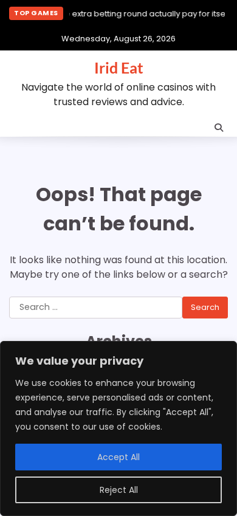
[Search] (219, 128)
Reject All (119, 490)
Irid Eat (118, 67)
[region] (118, 428)
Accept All (118, 457)
